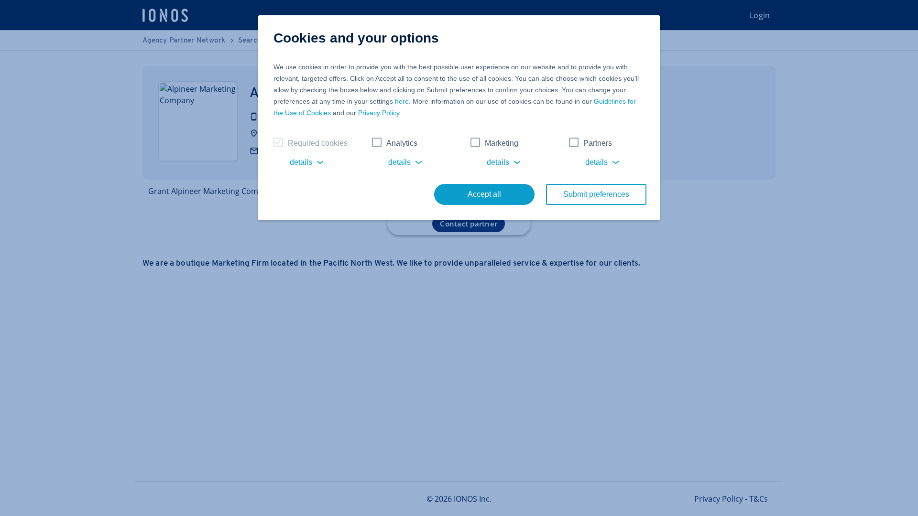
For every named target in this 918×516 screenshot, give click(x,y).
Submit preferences (596, 194)
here (402, 101)
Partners (597, 143)
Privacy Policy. (379, 113)
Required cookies (318, 143)
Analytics (401, 143)
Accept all (484, 194)
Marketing (501, 143)
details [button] (301, 162)
